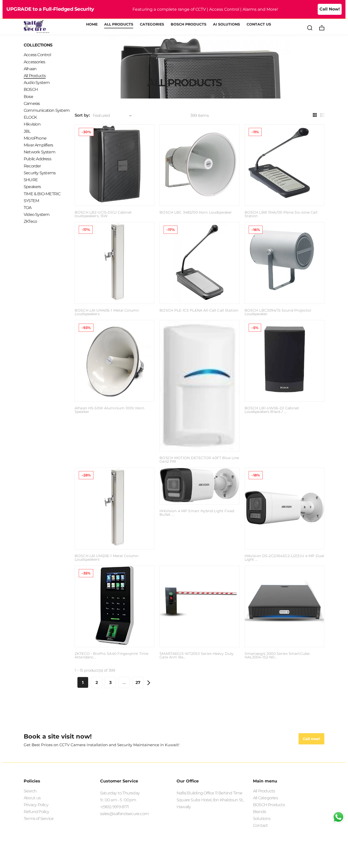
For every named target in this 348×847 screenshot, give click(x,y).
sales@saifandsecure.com (124, 813)
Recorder (32, 166)
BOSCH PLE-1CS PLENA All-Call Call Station (198, 310)
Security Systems (40, 172)
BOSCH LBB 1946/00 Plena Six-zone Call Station (281, 214)
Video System (36, 214)
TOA (28, 207)
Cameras (32, 103)
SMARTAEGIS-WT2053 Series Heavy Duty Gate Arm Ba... (196, 655)
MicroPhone (35, 138)
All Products (118, 24)
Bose (28, 96)
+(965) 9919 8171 (114, 806)
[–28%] (114, 546)
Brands (259, 811)
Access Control (37, 54)
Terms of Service (38, 818)
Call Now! (329, 9)
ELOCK (30, 117)
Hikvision (32, 124)
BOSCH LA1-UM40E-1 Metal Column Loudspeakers (107, 312)
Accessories (34, 61)
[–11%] (284, 202)
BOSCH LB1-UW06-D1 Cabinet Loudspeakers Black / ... (272, 410)
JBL (27, 131)
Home (92, 24)
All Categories (265, 797)
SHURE (31, 179)
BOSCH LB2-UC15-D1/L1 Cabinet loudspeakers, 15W (103, 214)
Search (30, 791)
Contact (260, 825)
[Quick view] (146, 132)
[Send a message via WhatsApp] (338, 817)
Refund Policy (36, 811)
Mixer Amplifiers (38, 145)
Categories (152, 24)
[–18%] (284, 546)
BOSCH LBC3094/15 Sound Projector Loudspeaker (278, 312)
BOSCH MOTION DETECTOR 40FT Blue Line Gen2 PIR (199, 460)
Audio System (37, 82)
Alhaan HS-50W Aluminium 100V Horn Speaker (109, 410)
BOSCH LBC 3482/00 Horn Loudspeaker (195, 212)
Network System (39, 152)
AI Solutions (226, 24)
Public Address (37, 158)
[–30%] (114, 202)
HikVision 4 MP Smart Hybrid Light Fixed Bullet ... (196, 513)
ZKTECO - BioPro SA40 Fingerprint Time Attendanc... (111, 655)
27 (138, 682)
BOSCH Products (188, 24)
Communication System (47, 110)
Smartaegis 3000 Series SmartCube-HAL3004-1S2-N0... (278, 655)
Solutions (261, 818)
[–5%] (284, 398)
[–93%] (114, 398)
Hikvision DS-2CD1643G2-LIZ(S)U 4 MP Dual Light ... (284, 558)
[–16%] (284, 300)
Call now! (311, 738)
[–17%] (114, 300)
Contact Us (259, 24)
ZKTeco (30, 221)
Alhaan (30, 68)
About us (32, 797)
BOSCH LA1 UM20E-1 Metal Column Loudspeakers (106, 558)
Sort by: (82, 115)
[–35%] (114, 643)
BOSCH (31, 89)
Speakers (32, 186)
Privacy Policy (36, 804)
